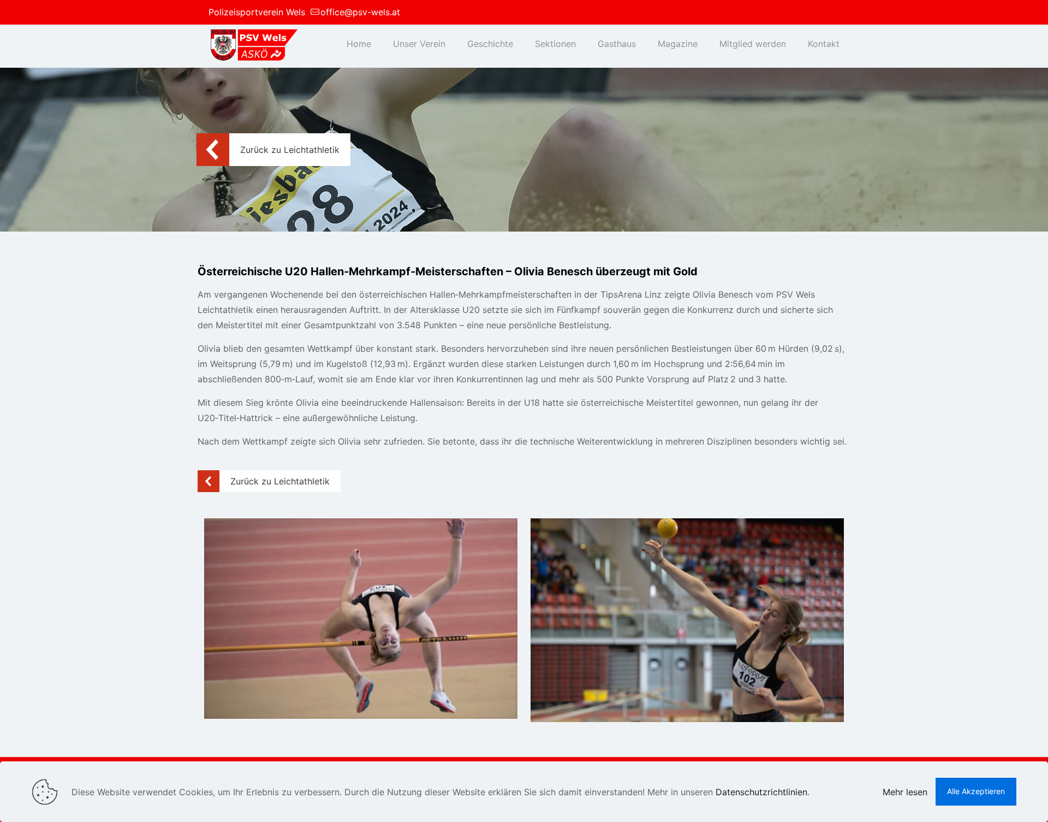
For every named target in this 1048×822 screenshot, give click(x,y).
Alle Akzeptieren (976, 791)
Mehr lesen (905, 791)
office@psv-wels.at (360, 12)
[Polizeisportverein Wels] (253, 44)
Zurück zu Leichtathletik (290, 149)
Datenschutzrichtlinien (761, 791)
